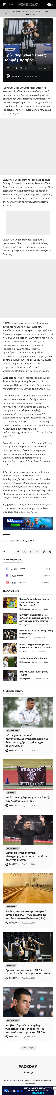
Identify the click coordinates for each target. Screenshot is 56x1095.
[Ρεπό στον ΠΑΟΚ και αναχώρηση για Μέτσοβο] (10, 634)
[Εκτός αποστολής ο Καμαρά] (10, 662)
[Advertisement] (28, 147)
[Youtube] (28, 583)
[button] (5, 4)
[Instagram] (28, 576)
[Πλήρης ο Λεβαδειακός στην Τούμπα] (10, 675)
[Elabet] (28, 523)
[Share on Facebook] (12, 68)
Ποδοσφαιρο (12, 731)
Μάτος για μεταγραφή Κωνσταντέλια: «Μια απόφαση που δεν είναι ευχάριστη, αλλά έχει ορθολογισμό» (27, 740)
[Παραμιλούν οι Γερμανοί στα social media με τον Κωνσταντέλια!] (10, 602)
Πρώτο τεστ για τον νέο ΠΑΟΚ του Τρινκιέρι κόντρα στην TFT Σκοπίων (27, 971)
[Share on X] (16, 68)
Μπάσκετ (23, 637)
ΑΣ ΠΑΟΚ (11, 793)
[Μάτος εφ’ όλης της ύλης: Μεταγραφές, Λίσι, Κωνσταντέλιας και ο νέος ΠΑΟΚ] (28, 830)
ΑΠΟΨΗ (31, 540)
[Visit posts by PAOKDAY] (8, 76)
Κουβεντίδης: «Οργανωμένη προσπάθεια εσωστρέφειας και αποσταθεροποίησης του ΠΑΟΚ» (25, 1029)
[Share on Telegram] (37, 551)
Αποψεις (10, 49)
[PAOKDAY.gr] (28, 5)
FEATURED (21, 540)
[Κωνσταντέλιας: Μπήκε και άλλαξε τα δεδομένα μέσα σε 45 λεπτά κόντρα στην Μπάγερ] (10, 618)
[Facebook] (28, 569)
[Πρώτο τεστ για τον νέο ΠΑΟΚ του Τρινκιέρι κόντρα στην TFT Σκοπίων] (28, 947)
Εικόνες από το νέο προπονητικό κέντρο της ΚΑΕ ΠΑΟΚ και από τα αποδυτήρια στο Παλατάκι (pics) (25, 915)
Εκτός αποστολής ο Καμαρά (33, 658)
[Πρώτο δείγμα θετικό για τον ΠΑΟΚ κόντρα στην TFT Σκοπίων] (10, 648)
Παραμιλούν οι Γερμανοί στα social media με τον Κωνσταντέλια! (34, 602)
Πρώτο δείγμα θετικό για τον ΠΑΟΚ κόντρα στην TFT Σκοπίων (35, 646)
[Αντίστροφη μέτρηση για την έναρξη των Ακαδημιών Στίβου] (28, 774)
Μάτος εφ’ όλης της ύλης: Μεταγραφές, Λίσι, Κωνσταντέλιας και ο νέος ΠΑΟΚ (26, 856)
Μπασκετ (11, 907)
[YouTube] (28, 1073)
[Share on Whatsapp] (21, 68)
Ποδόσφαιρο (24, 609)
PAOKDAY (16, 76)
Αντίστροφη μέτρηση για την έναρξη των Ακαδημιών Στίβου (27, 799)
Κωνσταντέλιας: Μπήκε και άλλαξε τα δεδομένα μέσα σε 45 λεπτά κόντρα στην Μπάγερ (35, 617)
